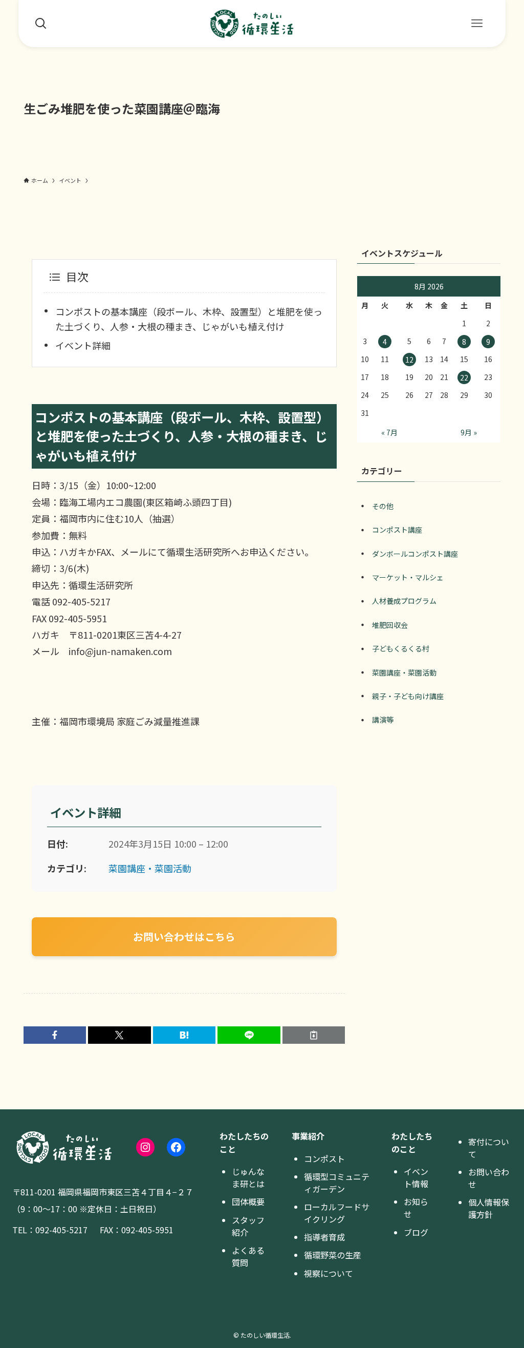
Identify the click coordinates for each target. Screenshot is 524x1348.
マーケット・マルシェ (408, 577)
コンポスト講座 (397, 529)
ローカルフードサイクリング (336, 1212)
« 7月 (389, 432)
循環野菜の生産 (332, 1255)
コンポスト (324, 1158)
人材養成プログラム (404, 601)
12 (409, 359)
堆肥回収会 (390, 625)
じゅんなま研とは (248, 1177)
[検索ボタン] (41, 23)
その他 (383, 506)
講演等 (383, 719)
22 (464, 377)
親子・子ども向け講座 (408, 696)
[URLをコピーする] (313, 1035)
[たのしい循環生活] (251, 23)
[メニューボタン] (477, 23)
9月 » (469, 432)
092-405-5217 (61, 1230)
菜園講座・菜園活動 (149, 868)
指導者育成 (324, 1237)
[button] (55, 1035)
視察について (328, 1273)
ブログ (416, 1232)
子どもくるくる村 (400, 648)
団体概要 (248, 1201)
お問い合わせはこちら (184, 936)
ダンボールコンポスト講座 (415, 554)
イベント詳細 (83, 345)
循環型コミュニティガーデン (336, 1182)
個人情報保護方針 (488, 1208)
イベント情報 (416, 1177)
